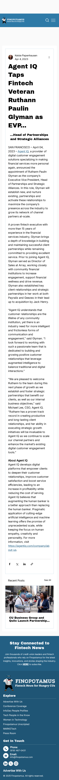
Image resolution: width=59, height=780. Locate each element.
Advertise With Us (12, 701)
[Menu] (53, 20)
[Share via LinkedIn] (24, 564)
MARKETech (9, 728)
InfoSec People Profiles (15, 710)
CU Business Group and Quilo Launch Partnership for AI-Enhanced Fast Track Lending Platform (29, 619)
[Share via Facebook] (9, 564)
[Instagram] (16, 763)
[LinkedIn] (5, 763)
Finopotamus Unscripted (16, 724)
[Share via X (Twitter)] (17, 564)
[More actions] (49, 57)
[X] (10, 763)
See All (47, 580)
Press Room (9, 733)
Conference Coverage (15, 706)
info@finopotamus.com (21, 757)
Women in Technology (15, 719)
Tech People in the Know (16, 715)
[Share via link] (31, 564)
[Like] (47, 20)
